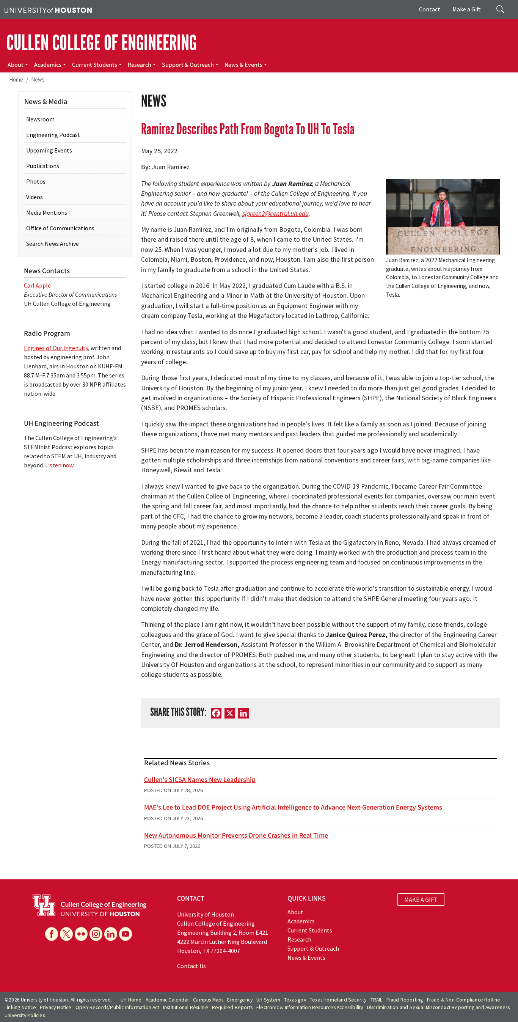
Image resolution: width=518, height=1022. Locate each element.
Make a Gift (466, 9)
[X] (66, 934)
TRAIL (376, 1000)
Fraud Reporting (404, 1000)
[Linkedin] (110, 934)
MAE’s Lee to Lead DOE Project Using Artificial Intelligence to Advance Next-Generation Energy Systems (293, 807)
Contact (429, 9)
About (16, 65)
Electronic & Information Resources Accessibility (309, 1007)
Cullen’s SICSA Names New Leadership (200, 780)
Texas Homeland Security (338, 1000)
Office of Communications (60, 228)
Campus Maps (208, 1000)
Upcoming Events (49, 150)
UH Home (131, 1000)
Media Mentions (46, 212)
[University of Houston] (48, 9)
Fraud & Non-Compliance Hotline (464, 1000)
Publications (42, 166)
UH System (268, 1000)
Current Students (94, 65)
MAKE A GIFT (421, 899)
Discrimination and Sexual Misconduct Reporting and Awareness (438, 1007)
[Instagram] (95, 934)
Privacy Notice (56, 1007)
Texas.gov (295, 1000)
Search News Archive (52, 243)
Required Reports (232, 1007)
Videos (34, 197)
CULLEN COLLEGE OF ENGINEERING (101, 43)
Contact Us (191, 966)
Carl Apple (37, 285)
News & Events (243, 65)
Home (16, 79)
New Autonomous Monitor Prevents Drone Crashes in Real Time (236, 835)
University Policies (25, 1015)
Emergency (240, 1000)
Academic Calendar (167, 1000)
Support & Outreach (188, 65)
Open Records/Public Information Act (117, 1007)
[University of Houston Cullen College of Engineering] (89, 904)
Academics (47, 65)
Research (139, 65)
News (38, 79)
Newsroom (40, 119)
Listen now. (59, 465)
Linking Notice (20, 1007)
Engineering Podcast (53, 134)
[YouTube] (125, 934)
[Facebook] (51, 934)
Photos (36, 181)
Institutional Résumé (185, 1007)
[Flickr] (81, 934)
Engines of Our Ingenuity (56, 348)
